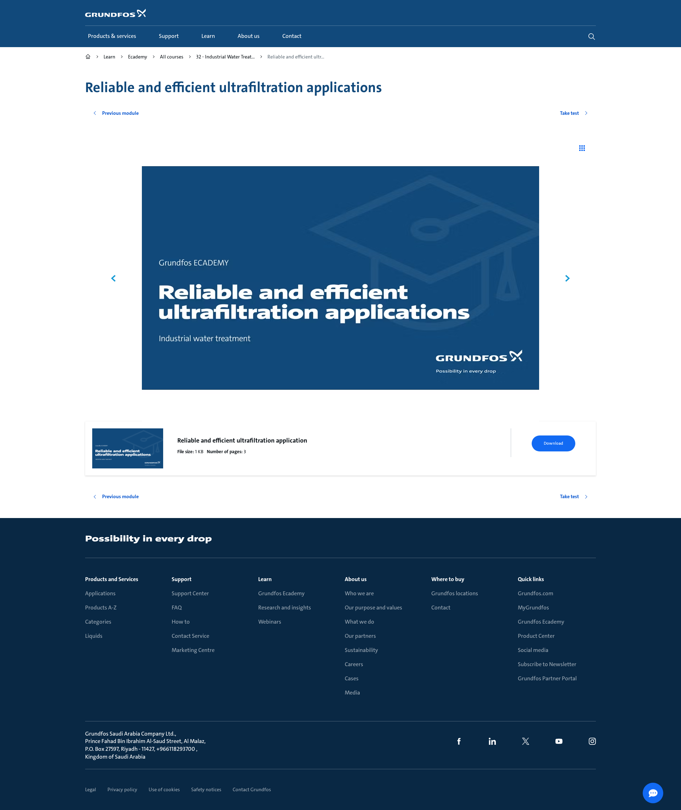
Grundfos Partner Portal (547, 678)
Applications (100, 593)
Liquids (94, 636)
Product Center (536, 636)
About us (356, 579)
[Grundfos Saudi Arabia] (88, 57)
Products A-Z (101, 607)
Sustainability (361, 650)
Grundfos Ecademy (281, 593)
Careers (354, 664)
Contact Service (190, 636)
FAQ (177, 607)
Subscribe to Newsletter (547, 664)
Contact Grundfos (252, 789)
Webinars (269, 621)
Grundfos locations (454, 593)
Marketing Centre (193, 650)
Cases (352, 678)
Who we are (359, 593)
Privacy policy (122, 789)
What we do (359, 621)
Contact (440, 607)
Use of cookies (164, 789)
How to (181, 621)
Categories (98, 621)
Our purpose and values (373, 607)
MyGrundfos (533, 607)
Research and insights (284, 607)
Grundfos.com (535, 593)
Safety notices (206, 789)
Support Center (190, 593)
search (591, 36)
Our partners (360, 636)
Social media (533, 650)
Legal (90, 789)
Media (352, 692)
